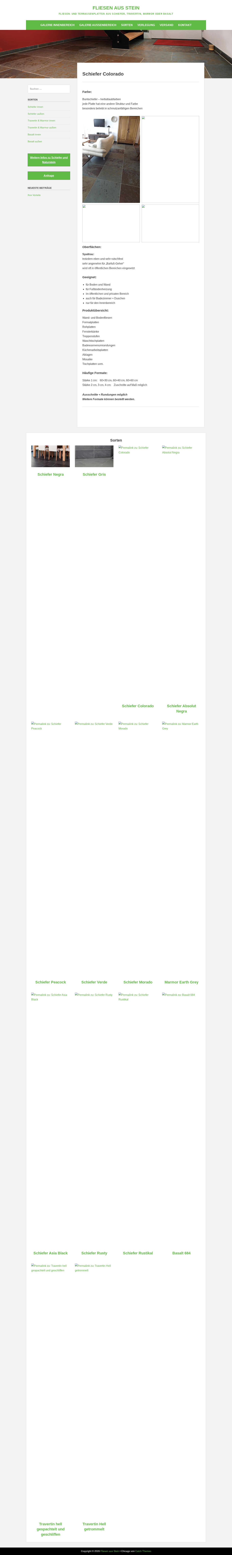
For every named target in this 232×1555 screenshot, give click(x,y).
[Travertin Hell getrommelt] (94, 1270)
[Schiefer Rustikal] (138, 999)
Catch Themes (143, 1551)
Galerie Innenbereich (57, 25)
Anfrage (49, 175)
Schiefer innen (35, 106)
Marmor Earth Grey (181, 982)
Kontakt (185, 25)
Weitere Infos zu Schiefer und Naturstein (49, 160)
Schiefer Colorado (138, 706)
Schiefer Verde (94, 982)
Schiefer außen (36, 113)
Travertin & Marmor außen (42, 127)
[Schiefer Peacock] (50, 728)
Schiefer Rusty (94, 1253)
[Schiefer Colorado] (138, 452)
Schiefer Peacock (50, 982)
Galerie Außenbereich (97, 25)
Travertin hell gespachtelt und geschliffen (51, 1529)
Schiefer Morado (137, 982)
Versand (166, 25)
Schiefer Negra (51, 474)
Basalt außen (35, 141)
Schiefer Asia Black (50, 1253)
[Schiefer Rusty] (94, 994)
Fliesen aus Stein (116, 8)
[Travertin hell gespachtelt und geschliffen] (50, 1270)
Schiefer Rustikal (138, 1253)
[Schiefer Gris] (94, 466)
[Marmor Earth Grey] (181, 728)
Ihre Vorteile (34, 195)
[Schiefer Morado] (138, 728)
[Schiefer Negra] (50, 466)
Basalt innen (34, 134)
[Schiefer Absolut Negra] (181, 452)
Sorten (127, 25)
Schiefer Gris (94, 474)
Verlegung (146, 25)
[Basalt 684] (181, 994)
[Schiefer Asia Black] (50, 999)
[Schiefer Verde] (94, 723)
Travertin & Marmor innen (41, 120)
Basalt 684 (181, 1253)
